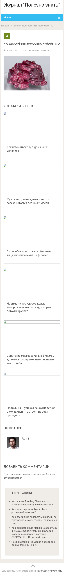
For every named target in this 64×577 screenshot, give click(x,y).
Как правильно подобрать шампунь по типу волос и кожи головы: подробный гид (34, 520)
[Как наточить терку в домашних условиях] (32, 127)
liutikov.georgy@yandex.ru (49, 571)
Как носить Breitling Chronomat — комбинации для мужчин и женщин (32, 503)
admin (9, 50)
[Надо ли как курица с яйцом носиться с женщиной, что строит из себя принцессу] (32, 388)
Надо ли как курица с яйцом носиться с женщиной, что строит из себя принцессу (31, 411)
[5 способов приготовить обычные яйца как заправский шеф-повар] (32, 231)
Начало (5, 25)
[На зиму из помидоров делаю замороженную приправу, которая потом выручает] (32, 283)
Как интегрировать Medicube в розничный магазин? (29, 511)
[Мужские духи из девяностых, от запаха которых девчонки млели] (32, 179)
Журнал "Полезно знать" (32, 4)
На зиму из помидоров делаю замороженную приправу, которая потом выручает (29, 307)
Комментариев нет (41, 50)
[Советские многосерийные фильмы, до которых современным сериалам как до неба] (32, 336)
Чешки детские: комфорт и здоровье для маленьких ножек (33, 543)
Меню (7, 17)
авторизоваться (13, 477)
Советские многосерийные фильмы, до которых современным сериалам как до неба (30, 359)
